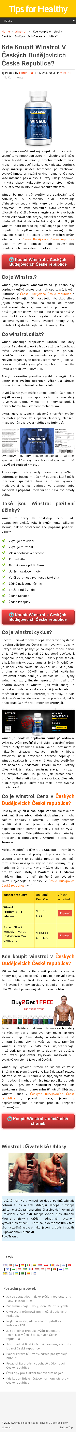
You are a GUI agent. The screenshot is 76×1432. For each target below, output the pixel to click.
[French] (31, 1269)
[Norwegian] (48, 1269)
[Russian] (60, 1269)
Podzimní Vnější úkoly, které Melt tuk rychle (37, 1306)
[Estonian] (25, 1269)
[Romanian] (52, 1265)
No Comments (13, 77)
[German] (10, 1265)
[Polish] (46, 1265)
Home (6, 31)
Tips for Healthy (38, 8)
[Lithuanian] (34, 1265)
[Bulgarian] (13, 1269)
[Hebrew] (7, 1269)
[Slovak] (57, 1265)
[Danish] (19, 1269)
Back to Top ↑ (67, 1427)
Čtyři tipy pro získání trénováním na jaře (34, 1373)
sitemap (7, 1427)
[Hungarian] (42, 1269)
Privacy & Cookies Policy (54, 1422)
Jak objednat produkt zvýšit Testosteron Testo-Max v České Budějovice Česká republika (34, 1335)
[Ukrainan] (16, 1273)
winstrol (20, 31)
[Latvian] (37, 1269)
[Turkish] (69, 1265)
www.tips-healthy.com (24, 1422)
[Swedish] (4, 1273)
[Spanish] (22, 1265)
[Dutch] (40, 1265)
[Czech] (16, 1265)
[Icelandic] (34, 1273)
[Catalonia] (28, 1273)
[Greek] (10, 1273)
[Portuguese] (54, 1269)
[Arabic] (22, 1273)
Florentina (26, 73)
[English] (4, 1265)
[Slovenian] (66, 1269)
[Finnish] (63, 1265)
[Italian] (28, 1265)
